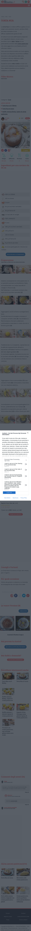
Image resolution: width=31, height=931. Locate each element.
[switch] (25, 464)
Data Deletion (7, 497)
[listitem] (15, 460)
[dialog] (15, 465)
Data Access (15, 497)
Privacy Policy (24, 497)
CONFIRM (9, 492)
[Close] (28, 433)
